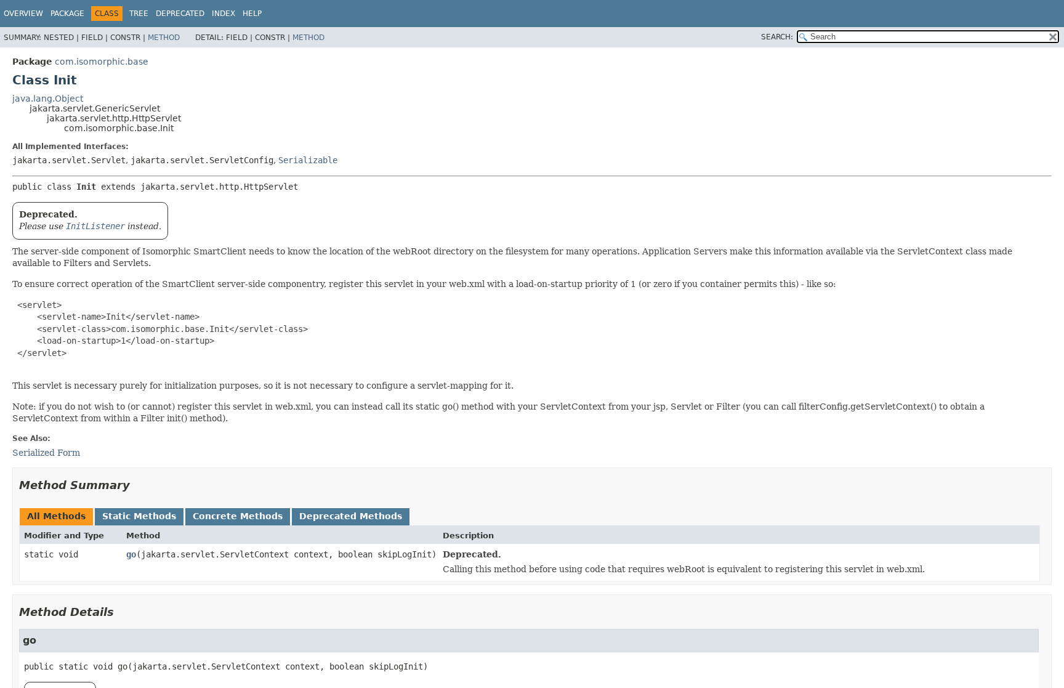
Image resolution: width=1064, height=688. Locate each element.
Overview (23, 13)
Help (252, 13)
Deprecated (180, 13)
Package (67, 13)
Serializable (307, 160)
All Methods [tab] (56, 516)
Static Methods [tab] (139, 516)
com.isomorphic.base (101, 62)
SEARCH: (777, 37)
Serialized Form (46, 453)
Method (164, 37)
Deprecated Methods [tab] (350, 516)
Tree (138, 13)
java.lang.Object (47, 98)
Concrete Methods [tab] (238, 516)
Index (223, 13)
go (131, 554)
